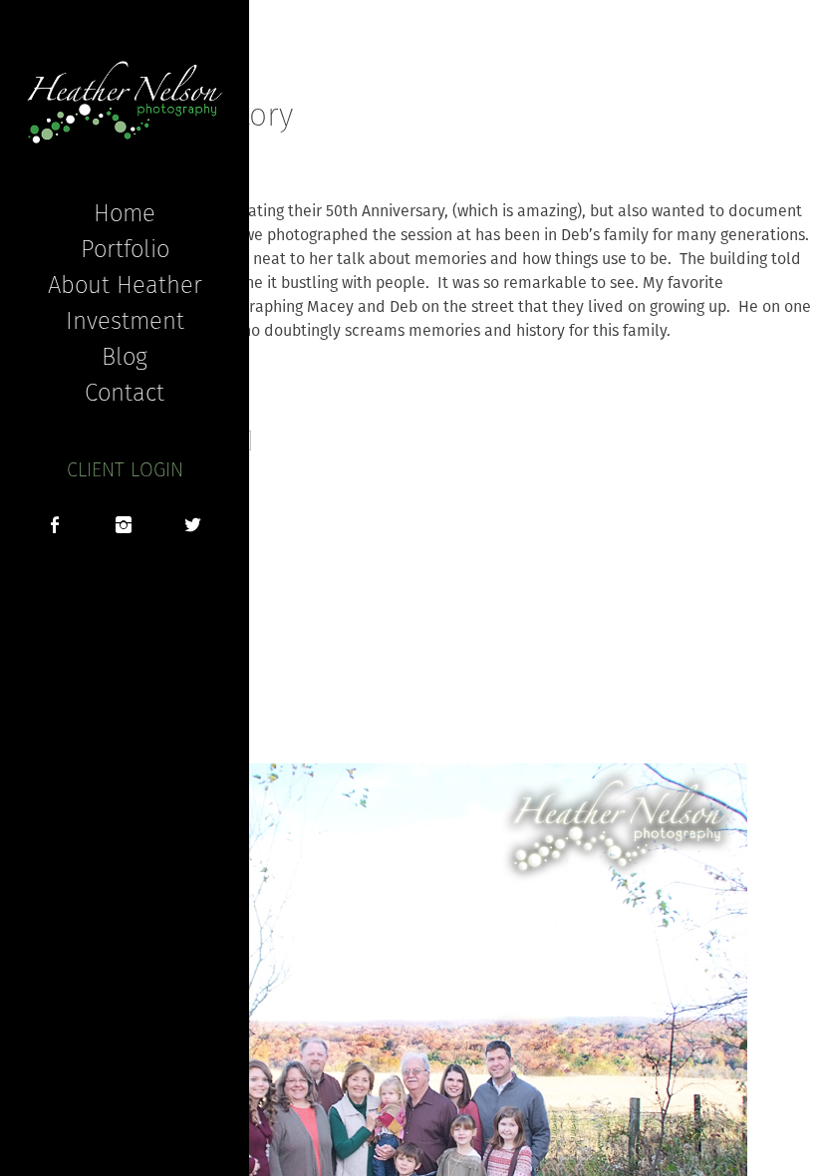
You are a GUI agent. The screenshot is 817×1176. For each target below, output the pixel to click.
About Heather (125, 284)
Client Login (125, 469)
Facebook (55, 527)
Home (124, 212)
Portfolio (125, 248)
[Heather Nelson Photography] (124, 102)
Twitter (192, 527)
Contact (124, 392)
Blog (124, 356)
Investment (125, 320)
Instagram (124, 527)
